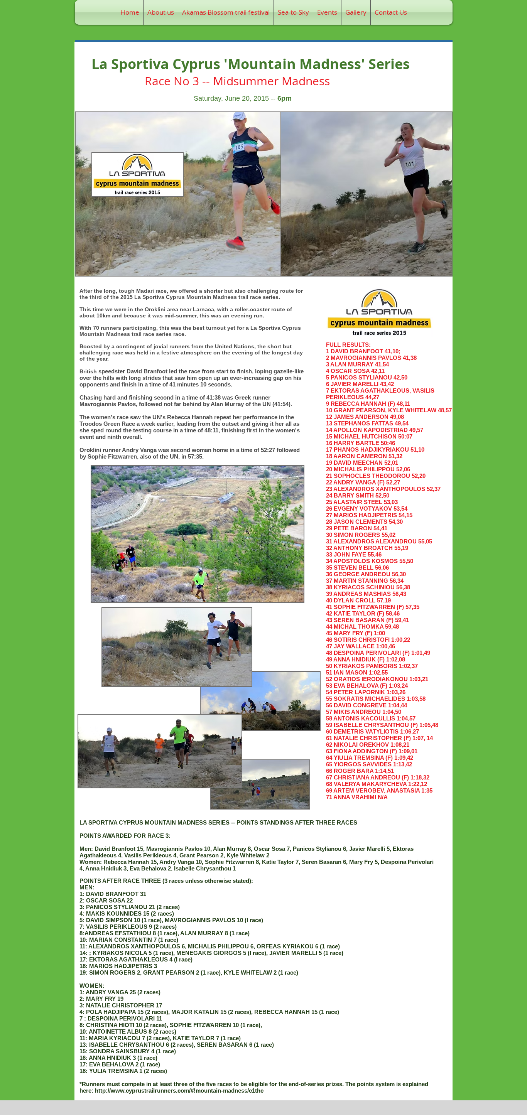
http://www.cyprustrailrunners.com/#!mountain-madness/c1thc (179, 1090)
